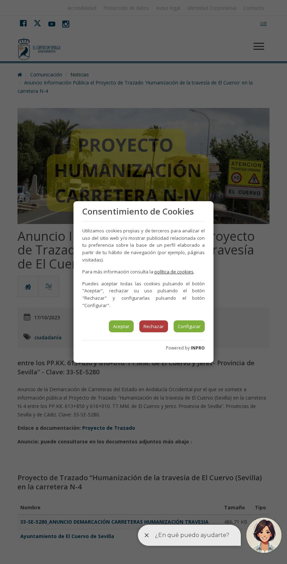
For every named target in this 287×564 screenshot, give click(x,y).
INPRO (198, 348)
